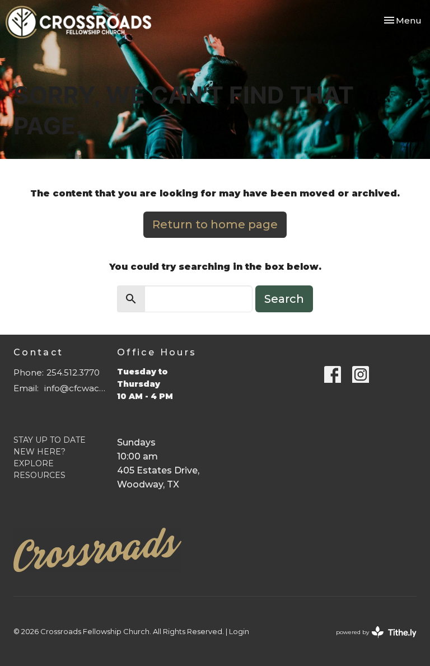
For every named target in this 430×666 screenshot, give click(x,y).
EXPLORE (33, 463)
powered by (371, 642)
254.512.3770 (73, 372)
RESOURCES (39, 475)
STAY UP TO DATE (49, 440)
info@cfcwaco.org (75, 388)
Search (284, 299)
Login (239, 631)
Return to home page (215, 224)
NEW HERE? (39, 452)
